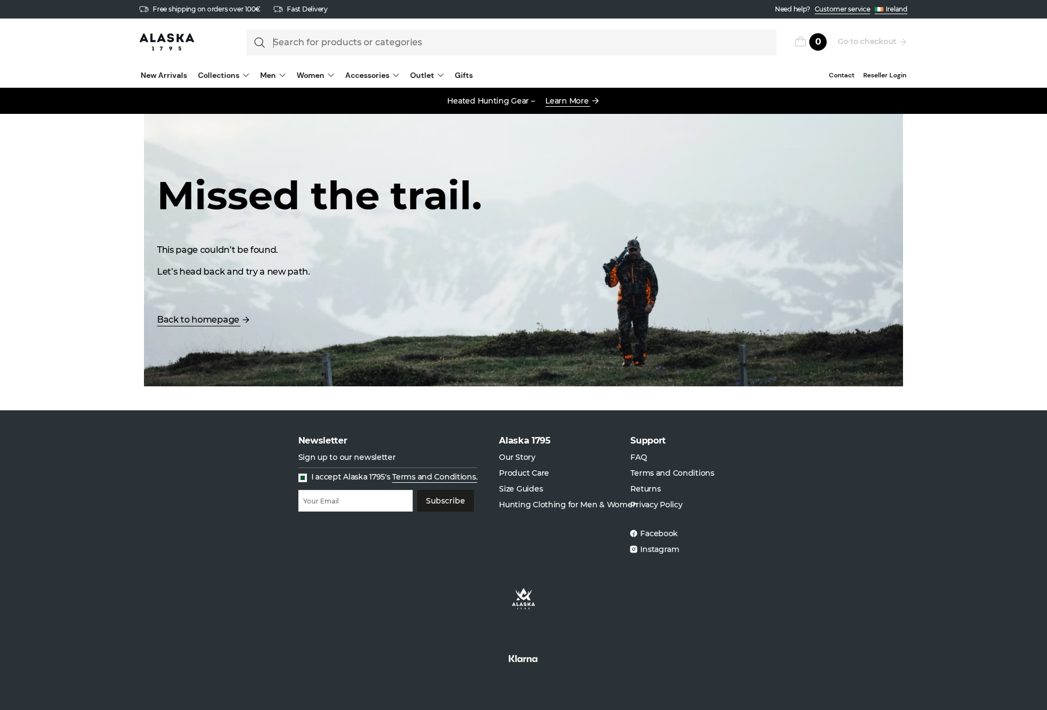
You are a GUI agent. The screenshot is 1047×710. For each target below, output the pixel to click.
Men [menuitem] (268, 75)
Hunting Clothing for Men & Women (568, 504)
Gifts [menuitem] (464, 75)
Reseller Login (884, 75)
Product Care (524, 473)
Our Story (517, 457)
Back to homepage (198, 319)
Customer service (842, 9)
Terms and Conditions (672, 473)
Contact (842, 75)
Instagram (659, 549)
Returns (645, 489)
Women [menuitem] (310, 75)
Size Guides (521, 489)
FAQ (638, 457)
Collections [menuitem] (218, 75)
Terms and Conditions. (434, 477)
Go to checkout (867, 41)
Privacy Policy (656, 504)
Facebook (659, 533)
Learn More (566, 101)
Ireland (896, 9)
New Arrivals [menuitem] (164, 75)
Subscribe (445, 501)
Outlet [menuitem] (422, 75)
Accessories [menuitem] (367, 75)
